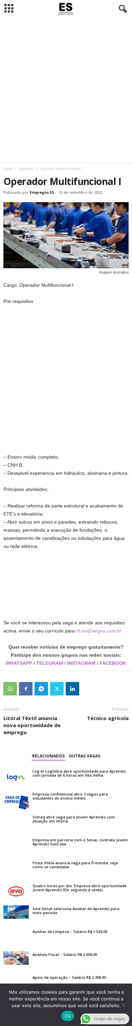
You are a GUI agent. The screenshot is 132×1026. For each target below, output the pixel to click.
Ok (68, 1016)
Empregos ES (42, 192)
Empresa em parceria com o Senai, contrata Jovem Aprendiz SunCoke (80, 841)
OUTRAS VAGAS (84, 756)
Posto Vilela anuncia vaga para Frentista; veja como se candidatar (75, 864)
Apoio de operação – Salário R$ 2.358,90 (69, 977)
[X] (57, 688)
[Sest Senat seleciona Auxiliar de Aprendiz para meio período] (16, 912)
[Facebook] (25, 688)
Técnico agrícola (108, 718)
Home (8, 168)
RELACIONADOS (48, 756)
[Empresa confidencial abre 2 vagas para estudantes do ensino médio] (16, 800)
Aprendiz (26, 168)
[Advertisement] (66, 90)
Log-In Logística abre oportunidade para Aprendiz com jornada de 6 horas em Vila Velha (79, 773)
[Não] (123, 1004)
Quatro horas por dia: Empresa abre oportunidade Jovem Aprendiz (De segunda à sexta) (79, 887)
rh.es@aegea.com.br (99, 630)
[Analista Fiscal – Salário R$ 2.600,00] (16, 958)
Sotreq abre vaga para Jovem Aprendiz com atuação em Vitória (73, 818)
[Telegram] (41, 688)
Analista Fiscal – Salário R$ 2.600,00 (64, 954)
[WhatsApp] (10, 688)
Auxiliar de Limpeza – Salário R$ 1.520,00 (69, 931)
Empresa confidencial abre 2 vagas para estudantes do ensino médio (70, 796)
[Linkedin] (72, 688)
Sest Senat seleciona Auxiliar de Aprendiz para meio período (75, 910)
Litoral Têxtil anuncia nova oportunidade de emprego (32, 725)
